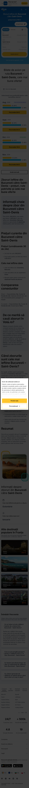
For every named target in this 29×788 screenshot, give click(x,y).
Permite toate (14, 400)
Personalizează (13, 406)
